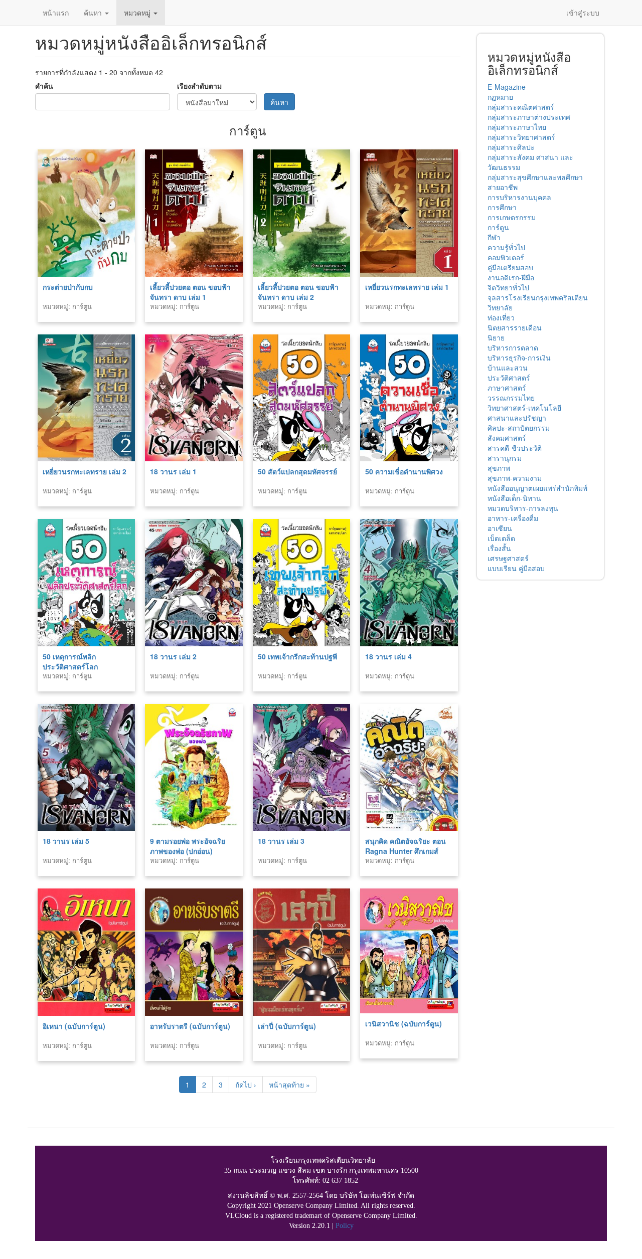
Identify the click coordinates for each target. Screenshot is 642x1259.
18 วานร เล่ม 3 (281, 841)
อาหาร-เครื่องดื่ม (513, 518)
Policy (345, 1225)
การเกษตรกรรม (512, 217)
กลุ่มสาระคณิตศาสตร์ (521, 107)
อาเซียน (500, 528)
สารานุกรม (505, 458)
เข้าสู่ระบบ (582, 13)
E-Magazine (507, 87)
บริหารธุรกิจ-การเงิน (519, 357)
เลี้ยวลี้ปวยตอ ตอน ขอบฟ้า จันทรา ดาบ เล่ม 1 (190, 292)
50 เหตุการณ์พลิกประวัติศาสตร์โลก (70, 661)
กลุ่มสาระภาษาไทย (517, 127)
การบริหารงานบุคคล (519, 197)
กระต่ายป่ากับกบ (68, 287)
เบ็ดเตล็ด (501, 538)
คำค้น (44, 86)
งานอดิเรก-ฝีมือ (511, 277)
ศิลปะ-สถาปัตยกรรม (519, 428)
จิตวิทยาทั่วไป (508, 287)
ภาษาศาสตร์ (507, 388)
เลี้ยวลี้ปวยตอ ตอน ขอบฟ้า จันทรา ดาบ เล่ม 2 (298, 292)
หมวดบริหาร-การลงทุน (523, 508)
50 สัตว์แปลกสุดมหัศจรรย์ (297, 471)
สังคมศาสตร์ (507, 438)
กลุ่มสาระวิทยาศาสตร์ (521, 137)
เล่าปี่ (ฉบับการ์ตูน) (287, 1026)
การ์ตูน (498, 227)
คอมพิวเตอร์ (506, 257)
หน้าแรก (56, 13)
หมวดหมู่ (138, 13)
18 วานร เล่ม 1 (173, 471)
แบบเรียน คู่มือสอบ (516, 568)
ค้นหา (94, 13)
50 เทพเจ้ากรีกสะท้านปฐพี (297, 656)
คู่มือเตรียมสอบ (510, 267)
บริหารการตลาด (513, 347)
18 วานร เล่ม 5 (66, 841)
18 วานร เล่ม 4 (388, 656)
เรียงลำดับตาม (199, 86)
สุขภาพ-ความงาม (515, 478)
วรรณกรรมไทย (511, 398)
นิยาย (496, 337)
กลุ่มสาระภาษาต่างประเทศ (529, 117)
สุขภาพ (499, 468)
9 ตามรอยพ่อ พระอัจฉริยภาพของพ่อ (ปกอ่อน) (187, 846)
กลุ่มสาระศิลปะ (511, 147)
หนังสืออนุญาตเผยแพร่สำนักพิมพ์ (537, 488)
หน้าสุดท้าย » (289, 1085)
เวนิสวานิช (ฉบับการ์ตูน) (403, 1023)
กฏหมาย (500, 97)
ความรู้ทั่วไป (506, 247)
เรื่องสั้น (499, 548)
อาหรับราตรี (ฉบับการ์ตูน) (190, 1026)
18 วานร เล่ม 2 (173, 656)
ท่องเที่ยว (501, 317)
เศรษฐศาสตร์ (508, 558)
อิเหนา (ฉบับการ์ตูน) (74, 1026)
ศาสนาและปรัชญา (517, 418)
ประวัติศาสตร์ (509, 378)
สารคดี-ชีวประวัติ (515, 448)
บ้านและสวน (508, 368)
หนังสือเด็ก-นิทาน (514, 498)
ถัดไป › (245, 1085)
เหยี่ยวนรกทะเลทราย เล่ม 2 (84, 471)
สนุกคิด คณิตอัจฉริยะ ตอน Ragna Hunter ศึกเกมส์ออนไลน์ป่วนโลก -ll (405, 851)
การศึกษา (502, 207)
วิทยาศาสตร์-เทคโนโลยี (524, 408)
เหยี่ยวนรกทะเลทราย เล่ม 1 (407, 287)
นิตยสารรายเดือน (515, 327)
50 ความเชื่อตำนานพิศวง (404, 471)
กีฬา (494, 237)
